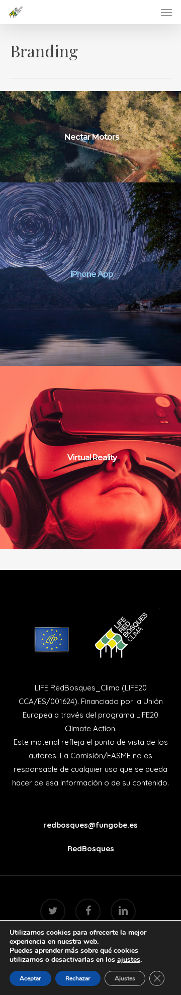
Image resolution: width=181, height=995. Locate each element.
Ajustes (125, 978)
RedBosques (90, 848)
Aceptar (30, 978)
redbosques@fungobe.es (90, 825)
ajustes (128, 959)
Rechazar (77, 978)
